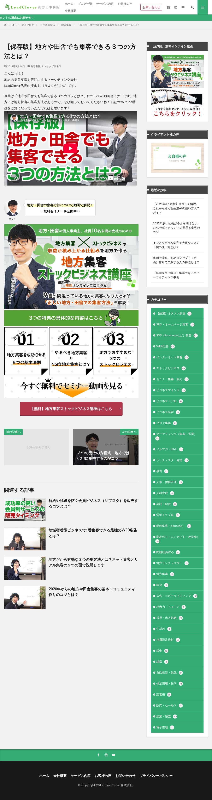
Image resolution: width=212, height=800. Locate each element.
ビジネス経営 (47, 24)
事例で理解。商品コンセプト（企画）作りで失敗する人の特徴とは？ (176, 260)
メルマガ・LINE (169, 449)
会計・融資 (166, 504)
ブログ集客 (166, 423)
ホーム (69, 3)
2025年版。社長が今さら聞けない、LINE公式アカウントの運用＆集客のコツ (176, 227)
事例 (161, 471)
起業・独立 (166, 716)
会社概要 (70, 10)
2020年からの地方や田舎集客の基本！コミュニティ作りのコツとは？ (92, 592)
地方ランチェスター (171, 563)
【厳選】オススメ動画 (173, 313)
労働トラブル (167, 515)
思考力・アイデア (170, 606)
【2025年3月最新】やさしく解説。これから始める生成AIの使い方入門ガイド (176, 208)
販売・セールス (169, 705)
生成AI (163, 628)
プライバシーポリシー (156, 775)
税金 (161, 650)
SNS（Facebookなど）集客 (177, 335)
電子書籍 (164, 727)
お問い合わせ (151, 7)
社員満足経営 (167, 639)
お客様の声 (125, 3)
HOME (11, 24)
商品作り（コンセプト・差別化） (177, 539)
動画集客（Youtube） (173, 525)
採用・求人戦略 (169, 617)
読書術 (163, 694)
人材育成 (164, 493)
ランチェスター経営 (172, 460)
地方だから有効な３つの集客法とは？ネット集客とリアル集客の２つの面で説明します (93, 562)
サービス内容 (105, 3)
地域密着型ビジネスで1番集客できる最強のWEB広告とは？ (93, 533)
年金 (161, 585)
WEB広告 (165, 346)
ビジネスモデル (169, 401)
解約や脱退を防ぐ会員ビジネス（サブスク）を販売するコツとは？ (93, 503)
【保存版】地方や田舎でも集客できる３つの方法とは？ (108, 24)
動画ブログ (28, 24)
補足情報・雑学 (169, 683)
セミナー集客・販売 (172, 379)
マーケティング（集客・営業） (176, 436)
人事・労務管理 (169, 482)
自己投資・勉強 (169, 672)
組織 (161, 661)
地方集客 (66, 24)
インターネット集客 (172, 357)
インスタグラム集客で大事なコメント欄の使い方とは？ (176, 245)
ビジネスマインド (170, 390)
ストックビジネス (51, 66)
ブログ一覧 (85, 3)
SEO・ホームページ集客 (175, 324)
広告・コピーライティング (176, 596)
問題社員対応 (167, 552)
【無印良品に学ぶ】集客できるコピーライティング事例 (176, 275)
